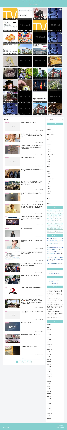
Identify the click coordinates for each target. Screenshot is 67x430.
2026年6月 (49, 329)
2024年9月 (49, 381)
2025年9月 (49, 351)
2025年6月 (49, 359)
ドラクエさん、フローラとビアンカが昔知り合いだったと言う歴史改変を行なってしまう (55, 259)
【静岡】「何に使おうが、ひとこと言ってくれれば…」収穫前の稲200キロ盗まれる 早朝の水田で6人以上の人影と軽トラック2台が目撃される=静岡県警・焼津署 (55, 306)
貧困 (49, 201)
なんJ (49, 146)
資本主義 (49, 203)
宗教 (49, 166)
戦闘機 (49, 173)
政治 (49, 176)
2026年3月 (49, 337)
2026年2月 (49, 339)
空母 (49, 196)
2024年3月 (49, 396)
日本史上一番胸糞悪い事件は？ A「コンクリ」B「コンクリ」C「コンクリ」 (55, 299)
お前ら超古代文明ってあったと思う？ (54, 317)
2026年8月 (49, 324)
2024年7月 (49, 386)
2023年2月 (49, 403)
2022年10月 (49, 413)
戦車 (49, 171)
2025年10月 (49, 349)
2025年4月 (49, 364)
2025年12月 (49, 344)
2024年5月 (49, 391)
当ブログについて (60, 425)
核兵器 (49, 186)
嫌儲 (49, 164)
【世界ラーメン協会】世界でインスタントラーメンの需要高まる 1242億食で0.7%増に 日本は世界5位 (55, 313)
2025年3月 (49, 366)
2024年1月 (49, 401)
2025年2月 (49, 369)
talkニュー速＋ (51, 134)
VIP (48, 139)
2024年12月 (49, 374)
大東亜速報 (51, 281)
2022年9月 (49, 415)
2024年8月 (49, 383)
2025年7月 (49, 356)
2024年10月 (49, 378)
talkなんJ (49, 129)
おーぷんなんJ (51, 141)
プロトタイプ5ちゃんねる (54, 280)
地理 (49, 161)
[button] (62, 119)
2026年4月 (49, 334)
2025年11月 (49, 346)
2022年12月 (49, 408)
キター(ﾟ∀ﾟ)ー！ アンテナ (54, 273)
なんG (49, 144)
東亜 (49, 183)
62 (27, 361)
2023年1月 (49, 406)
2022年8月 (49, 418)
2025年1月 (49, 371)
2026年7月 (49, 327)
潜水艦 (49, 191)
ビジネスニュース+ (51, 154)
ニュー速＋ (50, 151)
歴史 (49, 188)
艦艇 (49, 198)
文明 (49, 181)
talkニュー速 (50, 132)
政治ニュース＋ (51, 178)
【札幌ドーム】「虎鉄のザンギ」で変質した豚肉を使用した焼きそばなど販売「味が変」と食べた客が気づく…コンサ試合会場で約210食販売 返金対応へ (54, 293)
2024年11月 (49, 376)
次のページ (24, 358)
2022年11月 (49, 410)
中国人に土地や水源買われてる (53, 263)
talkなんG (50, 127)
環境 (49, 193)
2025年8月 (49, 354)
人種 (49, 156)
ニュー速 (49, 149)
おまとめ (50, 271)
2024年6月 (49, 388)
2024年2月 (49, 398)
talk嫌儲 (49, 136)
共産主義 (49, 159)
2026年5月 (49, 332)
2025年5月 (49, 361)
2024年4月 (49, 393)
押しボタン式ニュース (53, 283)
